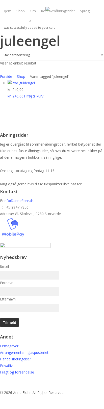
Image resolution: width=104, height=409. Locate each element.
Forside (6, 76)
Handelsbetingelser (15, 359)
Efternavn (8, 299)
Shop (21, 76)
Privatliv (6, 365)
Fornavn (6, 282)
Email (4, 266)
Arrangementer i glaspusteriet (24, 352)
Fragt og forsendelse (17, 372)
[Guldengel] (21, 83)
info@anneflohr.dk (19, 200)
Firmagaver (9, 346)
